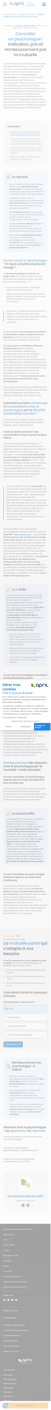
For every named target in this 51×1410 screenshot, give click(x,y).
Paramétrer (25, 726)
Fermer (8, 726)
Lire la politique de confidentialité (14, 717)
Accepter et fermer (40, 726)
